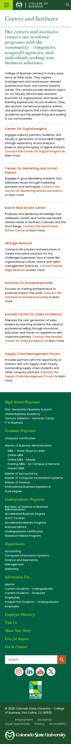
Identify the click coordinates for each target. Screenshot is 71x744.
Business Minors (15, 527)
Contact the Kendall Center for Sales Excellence (33, 339)
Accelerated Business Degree (25, 514)
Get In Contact (16, 646)
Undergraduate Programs (24, 499)
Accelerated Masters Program (25, 523)
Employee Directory (20, 614)
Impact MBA (16, 468)
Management (14, 564)
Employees (12, 597)
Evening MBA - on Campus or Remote (34, 464)
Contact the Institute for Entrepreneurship (33, 295)
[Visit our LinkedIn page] (29, 671)
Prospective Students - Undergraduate (31, 602)
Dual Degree (13, 491)
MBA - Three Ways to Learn (26, 451)
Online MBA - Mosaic (22, 460)
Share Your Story (18, 630)
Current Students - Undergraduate (29, 589)
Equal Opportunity (17, 724)
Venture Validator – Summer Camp (29, 418)
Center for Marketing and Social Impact (31, 170)
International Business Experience (28, 487)
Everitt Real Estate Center (25, 208)
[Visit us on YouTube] (40, 671)
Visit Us (11, 622)
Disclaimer (45, 720)
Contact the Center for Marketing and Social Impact (34, 189)
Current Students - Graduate (25, 593)
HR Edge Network (18, 243)
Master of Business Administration (28, 445)
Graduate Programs (20, 430)
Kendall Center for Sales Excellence (33, 314)
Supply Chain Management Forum (32, 354)
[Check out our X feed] (51, 671)
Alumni (9, 584)
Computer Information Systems (27, 556)
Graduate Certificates (20, 438)
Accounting (13, 551)
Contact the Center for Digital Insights (33, 151)
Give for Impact (17, 638)
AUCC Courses (15, 518)
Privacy (40, 724)
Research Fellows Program (23, 536)
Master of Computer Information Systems (34, 478)
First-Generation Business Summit (28, 409)
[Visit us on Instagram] (19, 671)
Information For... (18, 577)
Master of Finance (17, 482)
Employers (12, 606)
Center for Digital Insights (26, 128)
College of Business (38, 5)
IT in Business (14, 423)
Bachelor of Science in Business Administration (26, 508)
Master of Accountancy (21, 474)
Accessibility (57, 724)
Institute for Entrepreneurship (29, 283)
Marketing (12, 569)
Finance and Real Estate (21, 560)
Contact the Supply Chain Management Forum (31, 374)
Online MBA (15, 455)
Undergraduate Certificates (24, 531)
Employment (24, 720)
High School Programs (22, 402)
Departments (15, 544)
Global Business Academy (22, 414)
